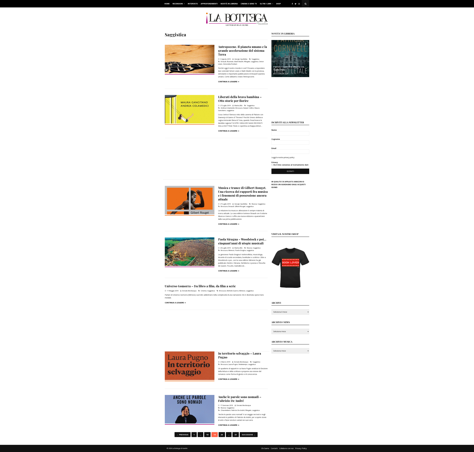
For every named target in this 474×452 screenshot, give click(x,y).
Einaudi (223, 61)
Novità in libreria (229, 3)
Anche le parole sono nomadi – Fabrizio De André (239, 399)
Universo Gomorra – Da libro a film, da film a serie (200, 286)
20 (222, 434)
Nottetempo (243, 364)
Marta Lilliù (238, 105)
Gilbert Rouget (240, 206)
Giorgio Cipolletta (240, 59)
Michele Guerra (232, 291)
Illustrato (230, 61)
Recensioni (178, 3)
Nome (274, 130)
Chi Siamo (265, 448)
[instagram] (299, 3)
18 (207, 434)
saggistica (254, 61)
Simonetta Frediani (230, 64)
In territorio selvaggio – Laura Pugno (239, 355)
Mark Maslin (238, 61)
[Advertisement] (216, 158)
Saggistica (255, 59)
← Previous (182, 434)
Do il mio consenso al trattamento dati (290, 165)
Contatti (274, 448)
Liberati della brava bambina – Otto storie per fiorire (240, 99)
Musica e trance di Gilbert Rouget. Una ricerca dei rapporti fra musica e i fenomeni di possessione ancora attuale (243, 193)
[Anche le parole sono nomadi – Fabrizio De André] (189, 423)
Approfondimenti (209, 3)
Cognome (275, 139)
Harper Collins (248, 108)
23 (236, 434)
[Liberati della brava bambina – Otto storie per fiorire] (189, 123)
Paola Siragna (240, 250)
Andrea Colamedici (228, 108)
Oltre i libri (265, 3)
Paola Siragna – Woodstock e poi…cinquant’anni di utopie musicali (242, 241)
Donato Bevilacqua (189, 291)
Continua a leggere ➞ (228, 81)
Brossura (239, 108)
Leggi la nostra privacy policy (282, 157)
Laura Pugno (233, 364)
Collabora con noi (286, 448)
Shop (278, 3)
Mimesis (231, 250)
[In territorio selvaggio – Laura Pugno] (189, 379)
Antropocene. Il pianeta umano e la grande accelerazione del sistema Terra (242, 50)
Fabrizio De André (238, 410)
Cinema (204, 291)
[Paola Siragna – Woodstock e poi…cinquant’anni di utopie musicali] (189, 265)
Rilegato (247, 61)
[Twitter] (295, 3)
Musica (254, 204)
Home (167, 3)
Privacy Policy (301, 448)
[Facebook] (292, 3)
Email (274, 148)
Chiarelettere (226, 410)
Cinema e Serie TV (249, 3)
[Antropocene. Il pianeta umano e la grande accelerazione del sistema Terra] (189, 73)
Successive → (249, 434)
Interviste (193, 3)
